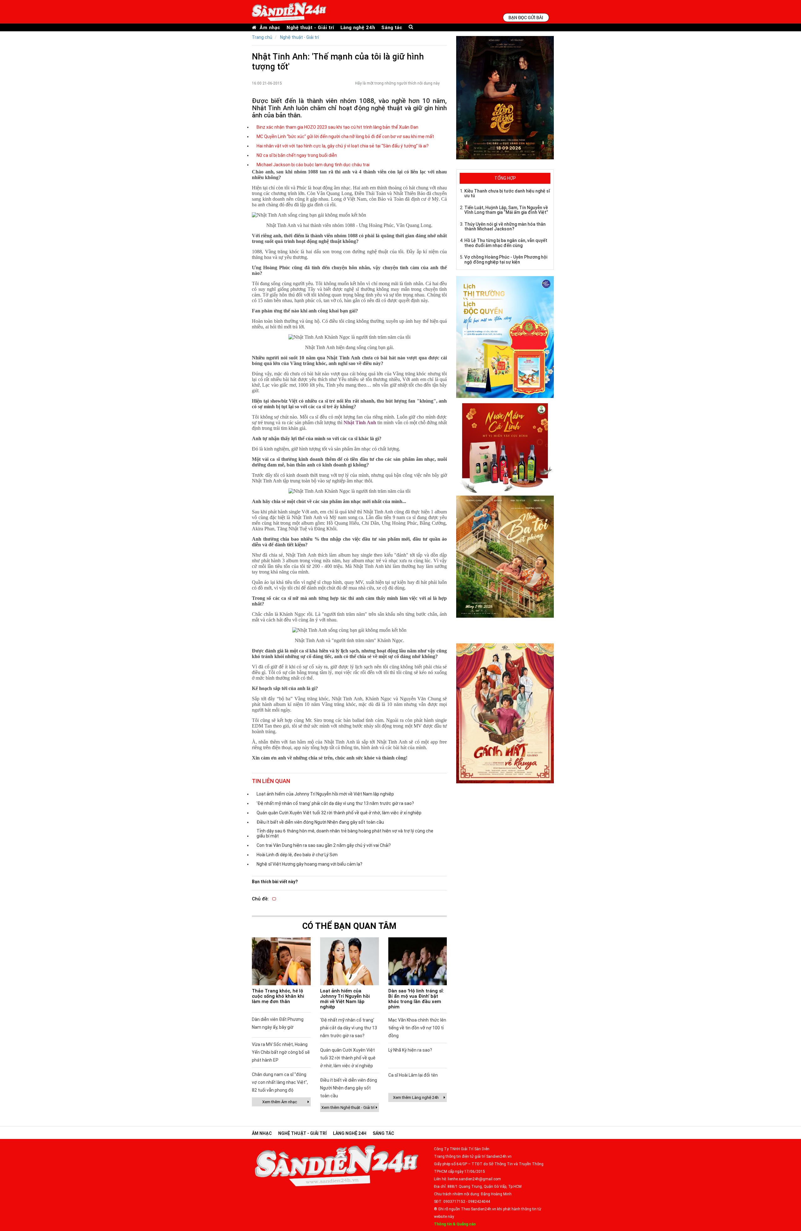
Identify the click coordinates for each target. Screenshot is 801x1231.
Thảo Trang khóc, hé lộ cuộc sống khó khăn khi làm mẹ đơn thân (278, 996)
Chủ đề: (260, 899)
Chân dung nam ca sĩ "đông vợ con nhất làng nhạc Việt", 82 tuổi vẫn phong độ (280, 1082)
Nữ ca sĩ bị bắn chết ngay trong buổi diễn (297, 155)
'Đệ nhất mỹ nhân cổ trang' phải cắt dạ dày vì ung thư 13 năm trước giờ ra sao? (335, 803)
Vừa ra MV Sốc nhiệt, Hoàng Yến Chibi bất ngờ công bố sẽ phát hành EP (281, 1052)
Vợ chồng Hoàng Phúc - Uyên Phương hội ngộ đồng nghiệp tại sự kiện (505, 259)
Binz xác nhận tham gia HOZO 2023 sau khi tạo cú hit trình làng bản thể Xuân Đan (337, 127)
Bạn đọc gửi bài (525, 17)
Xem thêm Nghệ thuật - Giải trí (348, 1107)
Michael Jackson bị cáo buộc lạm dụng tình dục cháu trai (313, 164)
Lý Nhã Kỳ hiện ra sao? (410, 1050)
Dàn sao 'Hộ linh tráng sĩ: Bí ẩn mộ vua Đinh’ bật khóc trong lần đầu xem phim (416, 999)
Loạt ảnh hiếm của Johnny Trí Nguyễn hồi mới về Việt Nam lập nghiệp (325, 793)
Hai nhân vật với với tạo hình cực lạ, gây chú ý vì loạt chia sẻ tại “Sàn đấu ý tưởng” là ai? (343, 145)
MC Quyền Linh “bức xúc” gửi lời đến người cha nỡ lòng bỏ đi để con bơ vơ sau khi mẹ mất (345, 136)
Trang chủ (262, 37)
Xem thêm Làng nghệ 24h (416, 1097)
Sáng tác (391, 27)
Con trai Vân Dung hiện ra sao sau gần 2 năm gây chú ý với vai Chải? (324, 845)
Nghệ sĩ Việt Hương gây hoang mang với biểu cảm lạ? (309, 864)
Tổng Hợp (505, 178)
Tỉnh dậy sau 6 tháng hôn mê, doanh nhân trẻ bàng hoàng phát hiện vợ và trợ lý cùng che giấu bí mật (345, 833)
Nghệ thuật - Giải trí (310, 27)
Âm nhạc (270, 27)
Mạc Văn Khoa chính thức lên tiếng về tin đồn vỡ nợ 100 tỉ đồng (417, 1027)
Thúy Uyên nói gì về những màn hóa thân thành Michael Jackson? (505, 226)
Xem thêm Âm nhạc (279, 1102)
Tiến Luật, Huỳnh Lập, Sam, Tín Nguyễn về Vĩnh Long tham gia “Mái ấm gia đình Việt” (506, 210)
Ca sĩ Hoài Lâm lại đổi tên (413, 1075)
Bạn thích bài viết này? (275, 881)
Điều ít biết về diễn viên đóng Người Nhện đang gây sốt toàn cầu (320, 822)
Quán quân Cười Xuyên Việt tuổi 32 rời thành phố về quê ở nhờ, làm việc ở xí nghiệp (339, 812)
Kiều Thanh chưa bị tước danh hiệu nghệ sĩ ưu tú (507, 193)
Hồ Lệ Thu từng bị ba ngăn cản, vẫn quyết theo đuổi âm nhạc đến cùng (505, 243)
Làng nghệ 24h (357, 27)
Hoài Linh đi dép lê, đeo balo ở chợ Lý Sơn (297, 854)
